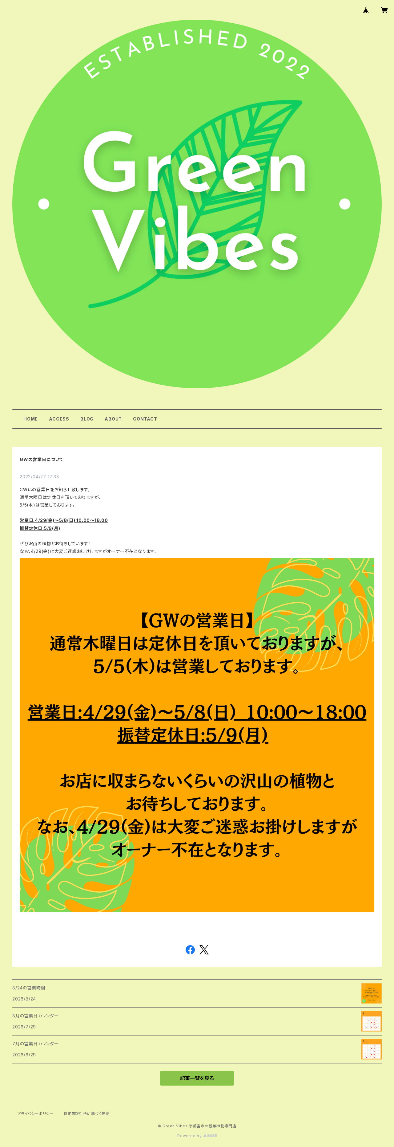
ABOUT (113, 418)
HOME (30, 418)
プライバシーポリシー (35, 1113)
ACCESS (59, 418)
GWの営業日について (41, 459)
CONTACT (145, 418)
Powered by (190, 1135)
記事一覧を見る (197, 1078)
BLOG (87, 418)
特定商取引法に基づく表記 (86, 1113)
